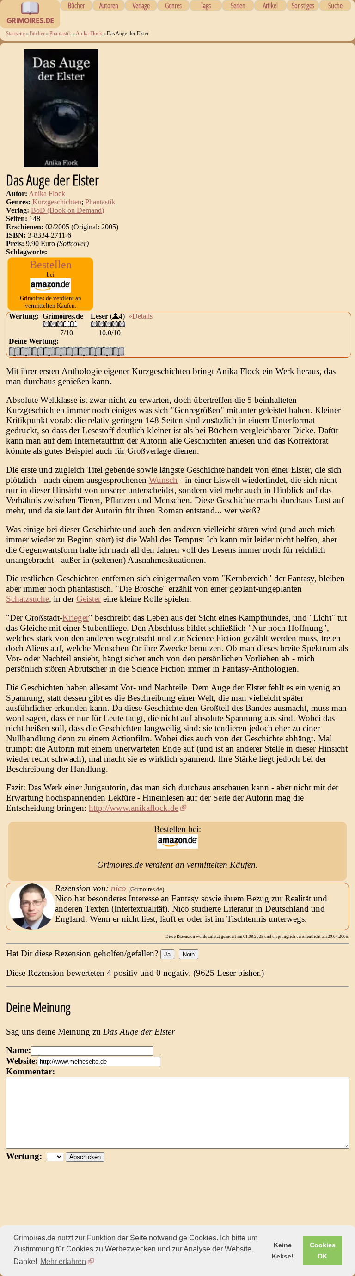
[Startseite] (30, 23)
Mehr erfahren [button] (63, 1261)
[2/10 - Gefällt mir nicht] (26, 351)
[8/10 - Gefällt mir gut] (95, 351)
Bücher (76, 5)
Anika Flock (89, 33)
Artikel (270, 5)
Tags (206, 5)
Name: (18, 1050)
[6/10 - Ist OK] (72, 351)
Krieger (75, 618)
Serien (238, 5)
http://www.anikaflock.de (133, 808)
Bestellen (51, 265)
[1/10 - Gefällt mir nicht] (14, 351)
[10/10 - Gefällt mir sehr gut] (118, 351)
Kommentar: (30, 1071)
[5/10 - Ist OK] (61, 351)
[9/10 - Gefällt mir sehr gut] (107, 351)
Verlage (141, 5)
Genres (173, 5)
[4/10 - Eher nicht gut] (49, 351)
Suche (335, 5)
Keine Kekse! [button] (283, 1250)
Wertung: (26, 1156)
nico (118, 888)
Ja (167, 954)
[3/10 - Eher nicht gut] (37, 351)
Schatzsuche (27, 599)
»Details (141, 316)
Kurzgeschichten (56, 202)
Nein (189, 954)
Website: (22, 1061)
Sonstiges (303, 5)
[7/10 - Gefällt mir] (84, 351)
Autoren (108, 5)
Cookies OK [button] (323, 1250)
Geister (88, 599)
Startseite (15, 33)
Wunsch (163, 480)
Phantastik (60, 33)
